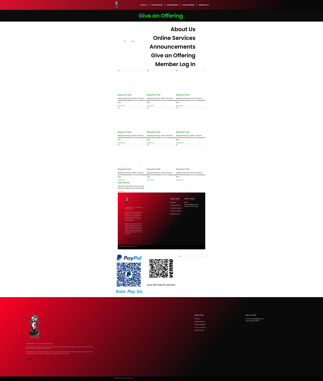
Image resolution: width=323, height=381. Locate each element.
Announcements (172, 5)
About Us (144, 5)
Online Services (156, 5)
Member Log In (204, 5)
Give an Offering (188, 5)
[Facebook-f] (27, 359)
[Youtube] (30, 359)
